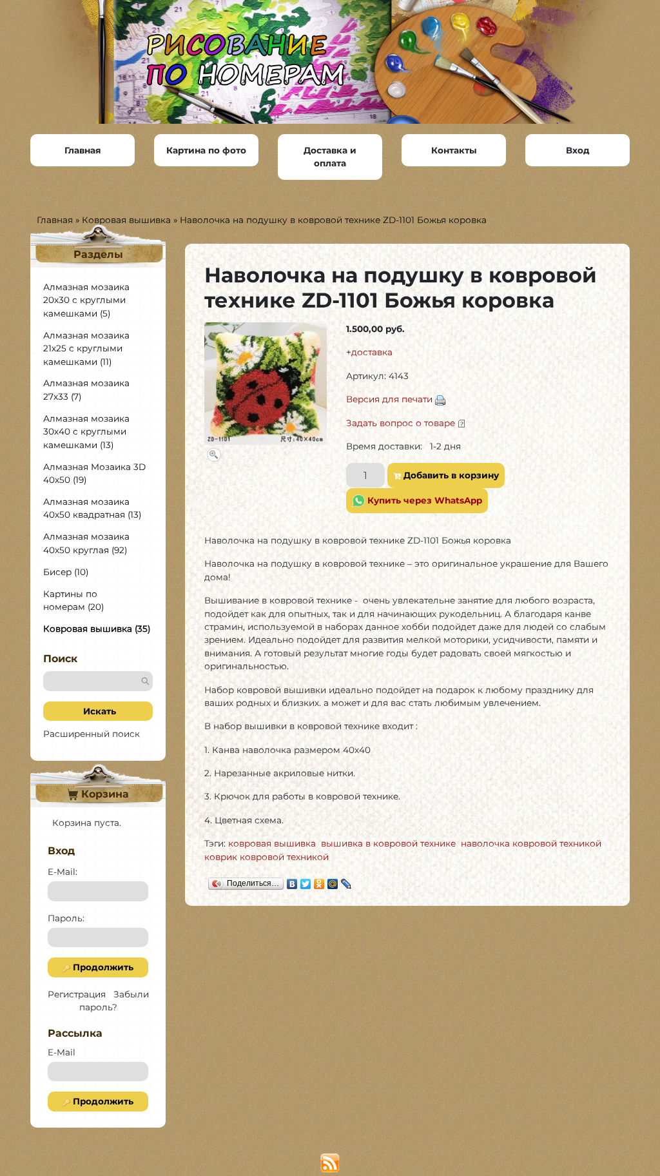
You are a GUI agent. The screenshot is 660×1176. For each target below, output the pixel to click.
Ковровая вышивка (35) (96, 628)
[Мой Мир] (333, 881)
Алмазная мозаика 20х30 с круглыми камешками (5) (86, 300)
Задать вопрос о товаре (400, 423)
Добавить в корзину (450, 475)
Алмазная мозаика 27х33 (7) (86, 389)
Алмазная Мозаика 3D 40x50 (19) (94, 473)
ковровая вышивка (272, 843)
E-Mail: (62, 872)
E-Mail (61, 1052)
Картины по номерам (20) (73, 600)
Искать (98, 711)
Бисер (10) (65, 572)
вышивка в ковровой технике (388, 843)
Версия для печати (389, 399)
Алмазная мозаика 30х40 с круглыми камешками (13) (86, 431)
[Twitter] (306, 881)
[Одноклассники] (319, 881)
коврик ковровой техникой (266, 857)
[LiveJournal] (346, 881)
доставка (372, 352)
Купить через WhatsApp (423, 500)
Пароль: (66, 918)
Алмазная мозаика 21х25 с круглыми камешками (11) (86, 348)
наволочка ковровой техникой (531, 843)
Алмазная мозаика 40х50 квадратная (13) (92, 508)
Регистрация (77, 994)
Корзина (103, 794)
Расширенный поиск (91, 734)
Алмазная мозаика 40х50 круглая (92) (86, 542)
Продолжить (101, 967)
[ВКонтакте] (292, 881)
